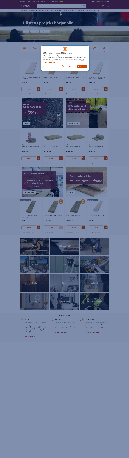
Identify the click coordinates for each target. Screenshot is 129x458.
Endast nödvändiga (68, 66)
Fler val (45, 66)
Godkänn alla (82, 66)
